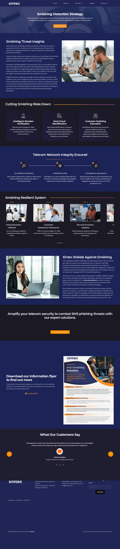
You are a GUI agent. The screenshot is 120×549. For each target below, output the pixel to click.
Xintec (17, 531)
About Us (66, 3)
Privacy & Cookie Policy (95, 531)
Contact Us (104, 3)
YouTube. (19, 500)
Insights (92, 3)
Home (55, 3)
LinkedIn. (11, 500)
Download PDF (32, 393)
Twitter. (26, 500)
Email (90, 483)
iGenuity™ (78, 3)
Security (85, 531)
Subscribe (100, 492)
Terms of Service (107, 531)
